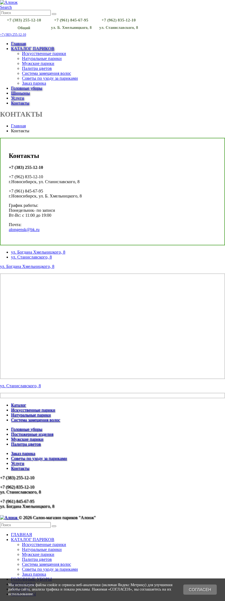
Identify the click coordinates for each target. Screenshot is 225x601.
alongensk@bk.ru (24, 229)
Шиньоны (20, 93)
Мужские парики (38, 63)
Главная (18, 43)
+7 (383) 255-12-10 (13, 35)
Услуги (17, 98)
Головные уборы (26, 88)
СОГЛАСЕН (200, 589)
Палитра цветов (37, 68)
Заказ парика (34, 83)
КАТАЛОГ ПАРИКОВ (32, 48)
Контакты (20, 103)
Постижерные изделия (32, 434)
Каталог (18, 405)
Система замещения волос (46, 73)
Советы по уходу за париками (50, 78)
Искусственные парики (44, 53)
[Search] (54, 14)
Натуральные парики (42, 58)
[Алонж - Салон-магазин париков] (9, 2)
